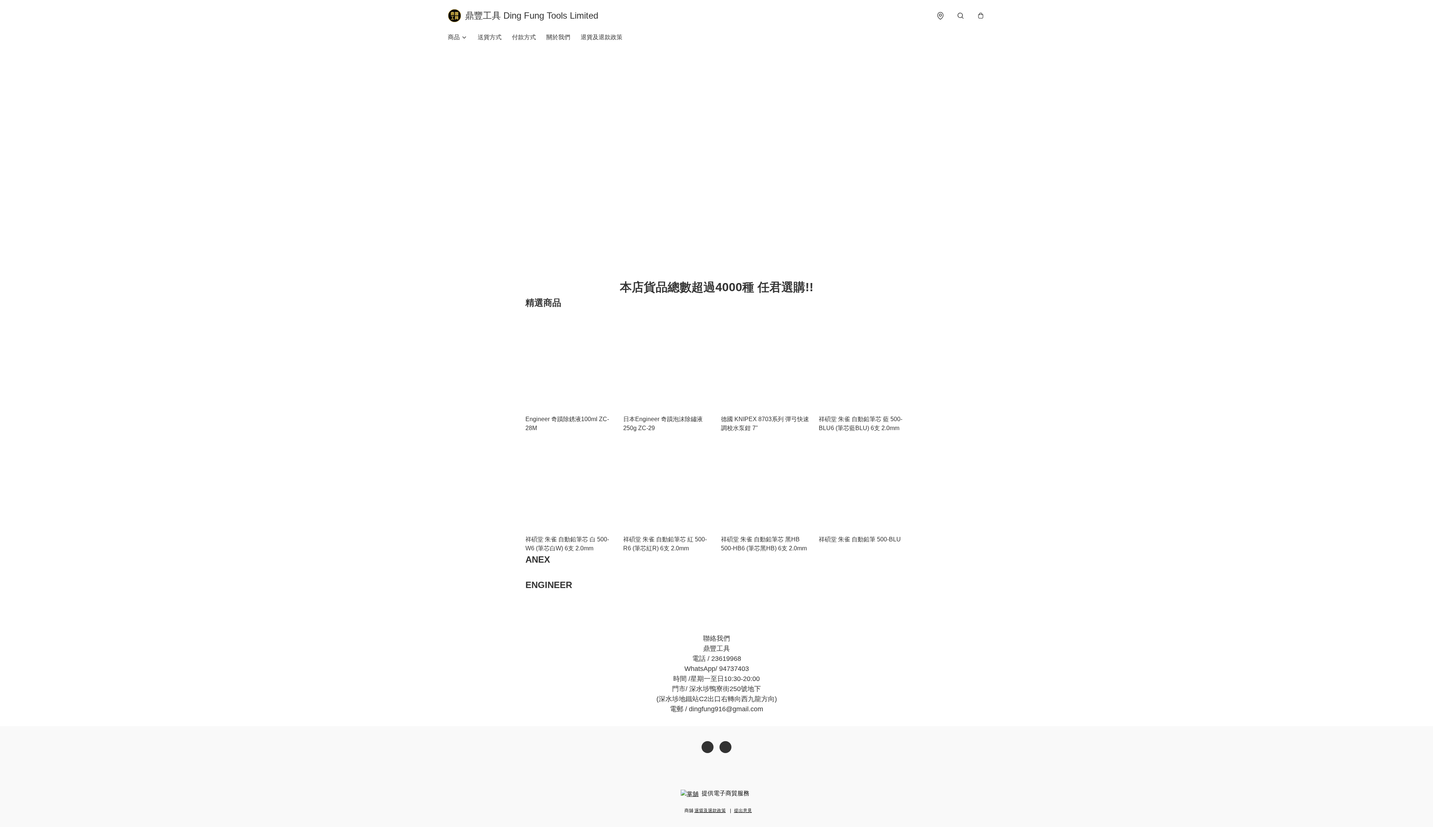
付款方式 (524, 37)
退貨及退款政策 (601, 37)
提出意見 (743, 810)
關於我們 (558, 37)
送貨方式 (490, 37)
